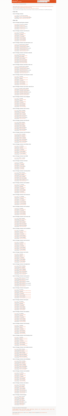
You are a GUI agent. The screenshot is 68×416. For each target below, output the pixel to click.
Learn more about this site (43, 412)
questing (44, 6)
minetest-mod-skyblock (22, 314)
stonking (30, 7)
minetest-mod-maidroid (22, 185)
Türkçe (53, 409)
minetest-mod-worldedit (22, 373)
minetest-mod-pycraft (22, 290)
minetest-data (24, 16)
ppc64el (33, 8)
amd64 (26, 8)
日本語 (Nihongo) (32, 409)
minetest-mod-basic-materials (23, 55)
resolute (17, 7)
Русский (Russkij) (43, 409)
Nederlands (36, 409)
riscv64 (35, 8)
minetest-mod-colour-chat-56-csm (23, 89)
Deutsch (20, 409)
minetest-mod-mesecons (22, 197)
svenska (51, 409)
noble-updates (36, 6)
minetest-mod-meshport (22, 209)
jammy (20, 6)
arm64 (28, 8)
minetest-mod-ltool (21, 163)
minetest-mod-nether (22, 256)
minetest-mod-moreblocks (22, 231)
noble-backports (40, 6)
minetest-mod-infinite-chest (23, 148)
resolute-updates (21, 7)
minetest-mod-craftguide (22, 99)
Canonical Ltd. (21, 412)
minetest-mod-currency (22, 111)
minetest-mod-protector (22, 278)
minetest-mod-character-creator (23, 77)
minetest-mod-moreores (22, 246)
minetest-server (28, 16)
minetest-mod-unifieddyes (22, 363)
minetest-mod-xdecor (22, 385)
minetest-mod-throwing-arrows (23, 338)
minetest (20, 16)
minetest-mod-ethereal (22, 123)
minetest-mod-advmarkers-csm (23, 45)
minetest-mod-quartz (22, 302)
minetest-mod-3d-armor (22, 33)
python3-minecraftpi (28, 290)
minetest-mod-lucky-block (22, 173)
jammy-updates (24, 6)
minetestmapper (21, 397)
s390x (37, 8)
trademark (33, 412)
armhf (30, 8)
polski (39, 409)
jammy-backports (29, 6)
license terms (27, 412)
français (25, 409)
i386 (23, 8)
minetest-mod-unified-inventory (23, 351)
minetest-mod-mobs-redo (22, 219)
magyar (28, 409)
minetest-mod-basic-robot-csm (23, 67)
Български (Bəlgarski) (15, 409)
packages (20, 1)
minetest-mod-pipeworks (22, 268)
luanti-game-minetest (22, 25)
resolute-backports (26, 7)
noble (32, 6)
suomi (23, 409)
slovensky (47, 409)
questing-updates (48, 6)
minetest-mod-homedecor (22, 138)
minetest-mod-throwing (22, 326)
